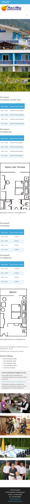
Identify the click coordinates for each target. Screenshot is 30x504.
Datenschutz (18, 501)
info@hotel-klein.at (6, 1)
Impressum (11, 501)
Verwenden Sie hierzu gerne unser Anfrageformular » (14, 381)
